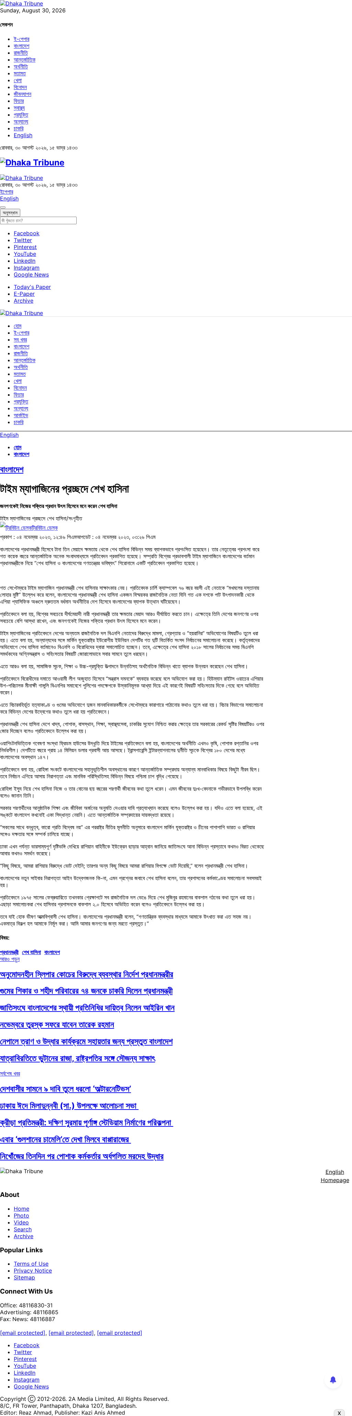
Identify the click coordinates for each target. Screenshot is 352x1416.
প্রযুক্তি (21, 114)
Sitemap (24, 1277)
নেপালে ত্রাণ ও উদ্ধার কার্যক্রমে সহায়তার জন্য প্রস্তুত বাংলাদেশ (86, 1041)
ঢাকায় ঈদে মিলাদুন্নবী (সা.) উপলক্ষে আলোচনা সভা (69, 1106)
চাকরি (18, 128)
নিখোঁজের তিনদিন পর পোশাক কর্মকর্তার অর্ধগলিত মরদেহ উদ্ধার (82, 1156)
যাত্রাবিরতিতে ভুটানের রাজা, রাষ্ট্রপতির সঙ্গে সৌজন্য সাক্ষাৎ (77, 1058)
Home (21, 1208)
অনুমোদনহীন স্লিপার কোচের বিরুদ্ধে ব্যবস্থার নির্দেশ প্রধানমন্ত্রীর (86, 974)
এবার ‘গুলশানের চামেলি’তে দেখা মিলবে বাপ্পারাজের (65, 1139)
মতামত (20, 73)
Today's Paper (32, 286)
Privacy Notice (33, 1270)
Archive (23, 300)
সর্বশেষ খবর (10, 1073)
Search (23, 1229)
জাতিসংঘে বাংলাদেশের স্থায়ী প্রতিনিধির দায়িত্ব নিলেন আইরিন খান (87, 1008)
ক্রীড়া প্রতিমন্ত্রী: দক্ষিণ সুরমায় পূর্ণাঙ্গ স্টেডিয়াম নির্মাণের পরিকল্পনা (86, 1122)
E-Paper (24, 293)
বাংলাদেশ (21, 45)
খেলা (18, 80)
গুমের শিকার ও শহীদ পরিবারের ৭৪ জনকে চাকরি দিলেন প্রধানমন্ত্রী (86, 991)
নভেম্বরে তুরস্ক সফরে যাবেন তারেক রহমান (57, 1024)
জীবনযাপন (22, 93)
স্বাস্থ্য (19, 107)
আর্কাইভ (21, 415)
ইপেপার (6, 191)
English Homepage (335, 1175)
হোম (17, 325)
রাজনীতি (21, 52)
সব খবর (20, 339)
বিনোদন (20, 87)
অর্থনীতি (21, 66)
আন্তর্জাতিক (24, 59)
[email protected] (22, 1332)
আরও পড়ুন (10, 958)
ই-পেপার (21, 38)
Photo (21, 1215)
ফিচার (19, 100)
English (23, 135)
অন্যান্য (21, 121)
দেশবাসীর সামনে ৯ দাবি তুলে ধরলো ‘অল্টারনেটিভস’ (65, 1089)
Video (21, 1222)
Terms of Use (31, 1263)
